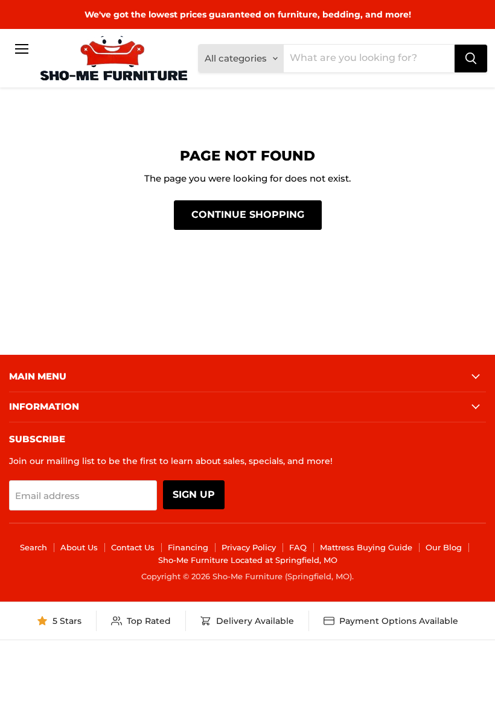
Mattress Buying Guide (366, 547)
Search (33, 547)
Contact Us (133, 547)
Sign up (194, 494)
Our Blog (444, 547)
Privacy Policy (249, 547)
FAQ (298, 547)
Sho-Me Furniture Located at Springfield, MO (247, 560)
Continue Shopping (247, 214)
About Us (79, 547)
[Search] (471, 58)
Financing (188, 547)
